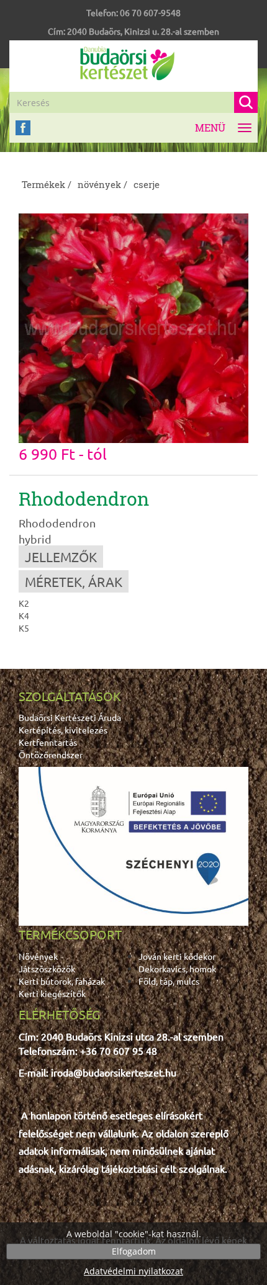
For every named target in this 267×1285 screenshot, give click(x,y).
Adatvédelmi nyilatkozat (133, 1271)
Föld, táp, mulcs (168, 981)
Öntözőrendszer (51, 754)
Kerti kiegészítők (52, 993)
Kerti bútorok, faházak (62, 981)
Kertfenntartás (48, 742)
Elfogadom (134, 1251)
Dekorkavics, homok (177, 968)
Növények (38, 956)
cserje (147, 184)
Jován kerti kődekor (176, 956)
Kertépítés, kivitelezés (63, 729)
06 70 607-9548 (150, 12)
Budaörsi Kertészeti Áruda (70, 717)
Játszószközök (47, 968)
